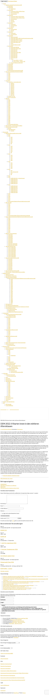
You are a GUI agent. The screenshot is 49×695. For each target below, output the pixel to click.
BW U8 (9, 128)
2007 (9, 119)
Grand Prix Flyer (11, 96)
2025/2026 (10, 236)
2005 (9, 121)
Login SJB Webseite (5, 685)
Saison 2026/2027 (12, 247)
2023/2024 (10, 238)
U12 (11, 141)
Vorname (3, 597)
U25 (11, 170)
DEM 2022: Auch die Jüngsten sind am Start (10, 487)
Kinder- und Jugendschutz (8, 401)
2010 (9, 115)
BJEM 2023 (10, 23)
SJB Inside (5, 373)
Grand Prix (8, 80)
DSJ (8, 478)
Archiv (2, 648)
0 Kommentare (20, 429)
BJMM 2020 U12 (14, 182)
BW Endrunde (8, 202)
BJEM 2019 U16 (14, 55)
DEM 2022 (5, 478)
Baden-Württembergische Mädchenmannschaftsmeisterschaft (19, 216)
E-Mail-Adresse (4, 508)
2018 (9, 105)
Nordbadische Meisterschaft (12, 329)
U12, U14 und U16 (14, 171)
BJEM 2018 (10, 64)
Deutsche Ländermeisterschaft (12, 258)
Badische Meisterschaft (11, 317)
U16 (11, 138)
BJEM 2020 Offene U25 (15, 42)
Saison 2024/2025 (12, 249)
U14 (11, 139)
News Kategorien (4, 642)
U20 (11, 137)
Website (2, 511)
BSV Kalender (8, 404)
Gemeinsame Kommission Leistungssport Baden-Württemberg (14, 673)
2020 (9, 177)
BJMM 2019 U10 (14, 191)
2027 (9, 73)
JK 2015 (12, 130)
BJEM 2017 (10, 65)
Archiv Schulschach (10, 344)
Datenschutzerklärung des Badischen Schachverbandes (12, 677)
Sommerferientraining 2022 (17, 372)
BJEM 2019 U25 (14, 57)
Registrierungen (14, 37)
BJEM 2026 (10, 7)
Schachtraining (11, 369)
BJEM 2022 (10, 28)
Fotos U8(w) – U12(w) (18, 60)
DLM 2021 (10, 261)
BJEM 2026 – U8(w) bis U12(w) (18, 622)
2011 (9, 114)
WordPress (16, 692)
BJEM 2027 (10, 6)
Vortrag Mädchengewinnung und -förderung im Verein (17, 306)
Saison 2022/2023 (12, 251)
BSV (4, 403)
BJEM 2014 (10, 69)
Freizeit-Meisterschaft (15, 44)
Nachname (3, 599)
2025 (9, 75)
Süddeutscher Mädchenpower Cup (15, 311)
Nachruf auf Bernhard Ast (16, 619)
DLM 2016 (10, 268)
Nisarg (24, 692)
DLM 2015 (10, 269)
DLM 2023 (10, 259)
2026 (9, 74)
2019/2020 (10, 242)
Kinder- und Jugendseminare (14, 365)
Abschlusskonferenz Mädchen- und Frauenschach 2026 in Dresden (17, 588)
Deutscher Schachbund (5, 668)
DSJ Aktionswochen (12, 309)
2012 (9, 112)
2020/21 (12, 91)
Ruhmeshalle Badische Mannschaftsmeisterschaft (19, 201)
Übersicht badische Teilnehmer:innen (11, 475)
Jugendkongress (11, 129)
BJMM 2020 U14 (14, 180)
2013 (9, 111)
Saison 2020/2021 (12, 254)
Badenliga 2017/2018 (12, 245)
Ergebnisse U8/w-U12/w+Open (17, 16)
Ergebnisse (13, 8)
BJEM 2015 (10, 67)
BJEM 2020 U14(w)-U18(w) (16, 41)
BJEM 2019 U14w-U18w (16, 52)
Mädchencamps (11, 310)
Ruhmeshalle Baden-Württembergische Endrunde (19, 215)
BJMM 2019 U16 (14, 187)
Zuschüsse (8, 378)
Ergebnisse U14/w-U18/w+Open (18, 11)
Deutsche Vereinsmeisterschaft (12, 270)
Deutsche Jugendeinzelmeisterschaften (14, 71)
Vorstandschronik (12, 376)
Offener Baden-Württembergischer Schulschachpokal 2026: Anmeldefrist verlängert (21, 581)
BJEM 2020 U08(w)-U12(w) (16, 39)
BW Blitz (7, 98)
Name (2, 506)
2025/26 (12, 84)
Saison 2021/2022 (12, 252)
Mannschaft (5, 132)
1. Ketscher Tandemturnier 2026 (9, 549)
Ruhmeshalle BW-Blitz (13, 124)
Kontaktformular (9, 397)
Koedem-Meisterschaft (13, 368)
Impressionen (14, 14)
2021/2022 (10, 241)
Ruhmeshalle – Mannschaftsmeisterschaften (15, 272)
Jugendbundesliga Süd (10, 246)
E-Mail (2, 602)
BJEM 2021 (10, 32)
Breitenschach (6, 346)
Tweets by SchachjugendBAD (7, 653)
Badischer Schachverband (6, 664)
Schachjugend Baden (12, 1)
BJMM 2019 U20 (14, 186)
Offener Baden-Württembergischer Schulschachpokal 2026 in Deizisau (18, 585)
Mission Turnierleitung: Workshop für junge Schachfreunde (16, 582)
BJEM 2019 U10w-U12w (16, 48)
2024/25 (12, 85)
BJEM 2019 (10, 46)
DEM (1, 478)
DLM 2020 (10, 263)
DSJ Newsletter (9, 304)
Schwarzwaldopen (10, 349)
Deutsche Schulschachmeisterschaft (13, 314)
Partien (12, 20)
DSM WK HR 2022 (12, 315)
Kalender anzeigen (5, 571)
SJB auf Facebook (4, 658)
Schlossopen (11, 362)
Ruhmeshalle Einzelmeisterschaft (15, 70)
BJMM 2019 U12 (14, 189)
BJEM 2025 (10, 10)
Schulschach (5, 313)
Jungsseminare (14, 367)
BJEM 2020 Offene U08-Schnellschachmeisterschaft (22, 38)
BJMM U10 (4, 530)
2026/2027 (10, 234)
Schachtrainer (14, 371)
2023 (9, 78)
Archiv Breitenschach (10, 364)
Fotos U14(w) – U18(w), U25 (19, 61)
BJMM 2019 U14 (14, 188)
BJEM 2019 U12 (14, 51)
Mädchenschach (6, 273)
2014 (9, 110)
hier (13, 520)
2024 (9, 76)
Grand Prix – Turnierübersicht (14, 82)
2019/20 (12, 92)
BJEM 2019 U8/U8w (15, 47)
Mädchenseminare (10, 274)
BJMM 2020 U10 (14, 183)
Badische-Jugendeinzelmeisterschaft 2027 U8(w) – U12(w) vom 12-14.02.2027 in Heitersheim (23, 576)
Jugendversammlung (10, 381)
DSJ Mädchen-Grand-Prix (11, 275)
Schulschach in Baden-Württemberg (8, 670)
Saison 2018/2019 (12, 256)
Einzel (4, 3)
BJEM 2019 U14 (14, 53)
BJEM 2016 (10, 66)
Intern (7, 400)
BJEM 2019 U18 (14, 56)
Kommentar (4, 503)
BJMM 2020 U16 (14, 179)
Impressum (8, 399)
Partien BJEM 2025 (15, 12)
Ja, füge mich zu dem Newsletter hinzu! (10, 513)
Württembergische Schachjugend (8, 675)
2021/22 (12, 89)
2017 (9, 106)
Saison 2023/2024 (12, 250)
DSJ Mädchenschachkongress (12, 305)
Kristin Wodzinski (8, 429)
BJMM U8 (3, 536)
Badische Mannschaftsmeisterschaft (13, 133)
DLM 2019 (10, 264)
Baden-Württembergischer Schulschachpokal (15, 342)
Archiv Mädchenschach (10, 308)
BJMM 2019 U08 (14, 192)
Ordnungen (8, 396)
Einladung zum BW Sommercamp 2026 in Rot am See (14, 589)
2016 (9, 107)
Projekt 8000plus (9, 405)
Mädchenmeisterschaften (11, 277)
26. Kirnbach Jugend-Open (7, 556)
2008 (9, 118)
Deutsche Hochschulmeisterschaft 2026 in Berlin (13, 577)
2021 (9, 102)
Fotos (12, 43)
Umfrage (13, 21)
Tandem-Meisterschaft (11, 363)
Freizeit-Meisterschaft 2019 (17, 62)
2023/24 (12, 87)
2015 (9, 109)
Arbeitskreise (8, 379)
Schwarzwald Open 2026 (8, 584)
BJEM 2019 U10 (14, 50)
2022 (9, 79)
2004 (9, 123)
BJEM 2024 (10, 15)
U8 (11, 143)
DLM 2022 (10, 260)
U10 (11, 142)
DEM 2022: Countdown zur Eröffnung (8, 485)
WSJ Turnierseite (12, 97)
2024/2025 (10, 237)
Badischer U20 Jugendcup (11, 233)
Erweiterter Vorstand (10, 374)
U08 (11, 160)
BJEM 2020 (10, 35)
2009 (9, 116)
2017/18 (12, 94)
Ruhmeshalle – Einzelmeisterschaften (14, 125)
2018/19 (12, 93)
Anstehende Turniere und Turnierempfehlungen (16, 347)
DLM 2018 (10, 265)
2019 (9, 103)
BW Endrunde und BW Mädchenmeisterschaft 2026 (14, 586)
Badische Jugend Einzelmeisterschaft (14, 5)
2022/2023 (10, 240)
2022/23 (12, 88)
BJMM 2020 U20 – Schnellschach (18, 178)
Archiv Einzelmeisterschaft (11, 127)
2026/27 (12, 83)
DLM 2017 (10, 267)
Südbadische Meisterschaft (11, 336)
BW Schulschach (11, 345)
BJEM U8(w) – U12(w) (6, 568)
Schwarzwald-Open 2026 (7, 562)
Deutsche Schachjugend (6, 666)
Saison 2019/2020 (12, 255)
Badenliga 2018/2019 (12, 243)
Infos (7, 377)
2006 (9, 120)
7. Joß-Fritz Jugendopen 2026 (8, 543)
